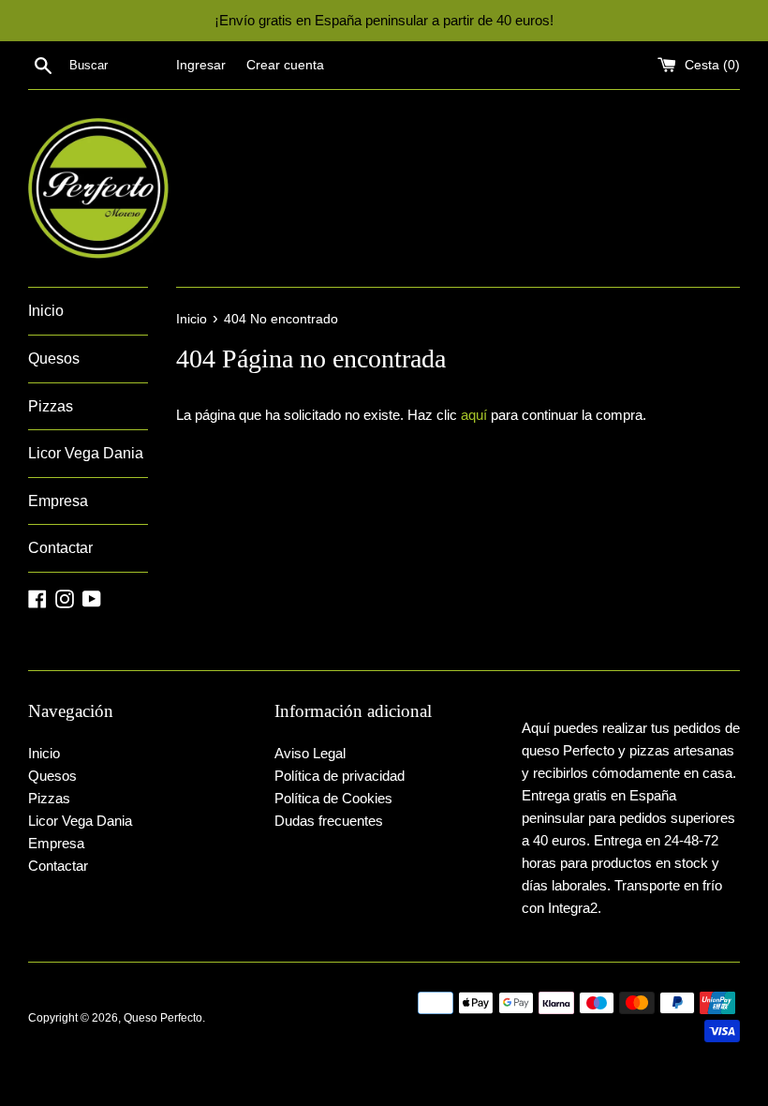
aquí (474, 415)
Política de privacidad (339, 776)
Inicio (46, 311)
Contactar (60, 548)
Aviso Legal (310, 753)
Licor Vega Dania (85, 453)
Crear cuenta (285, 65)
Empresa (58, 501)
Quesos (54, 358)
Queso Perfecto (163, 1017)
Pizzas (50, 406)
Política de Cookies (333, 798)
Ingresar (201, 65)
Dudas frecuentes (328, 821)
